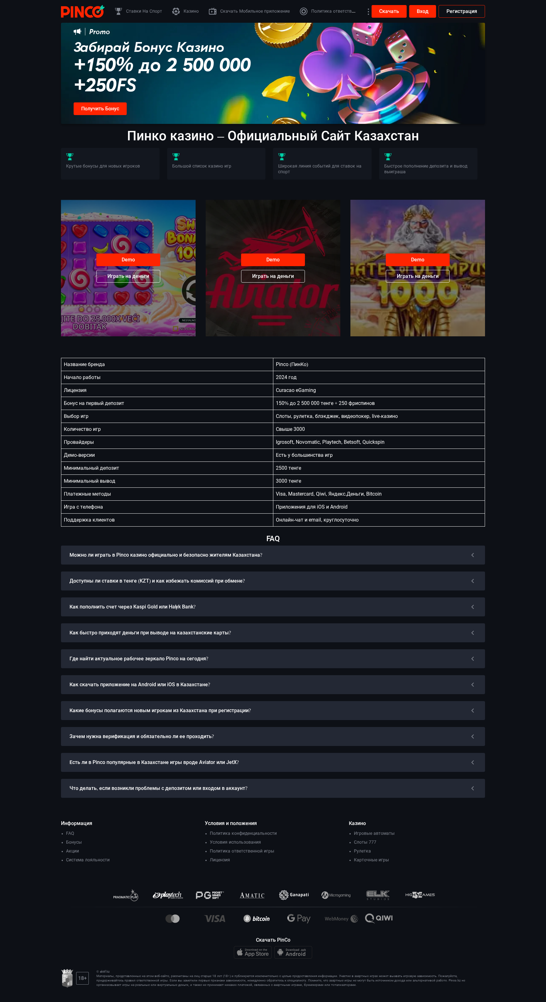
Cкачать (389, 11)
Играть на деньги (128, 276)
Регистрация (461, 11)
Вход (422, 11)
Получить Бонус (100, 109)
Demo (128, 260)
